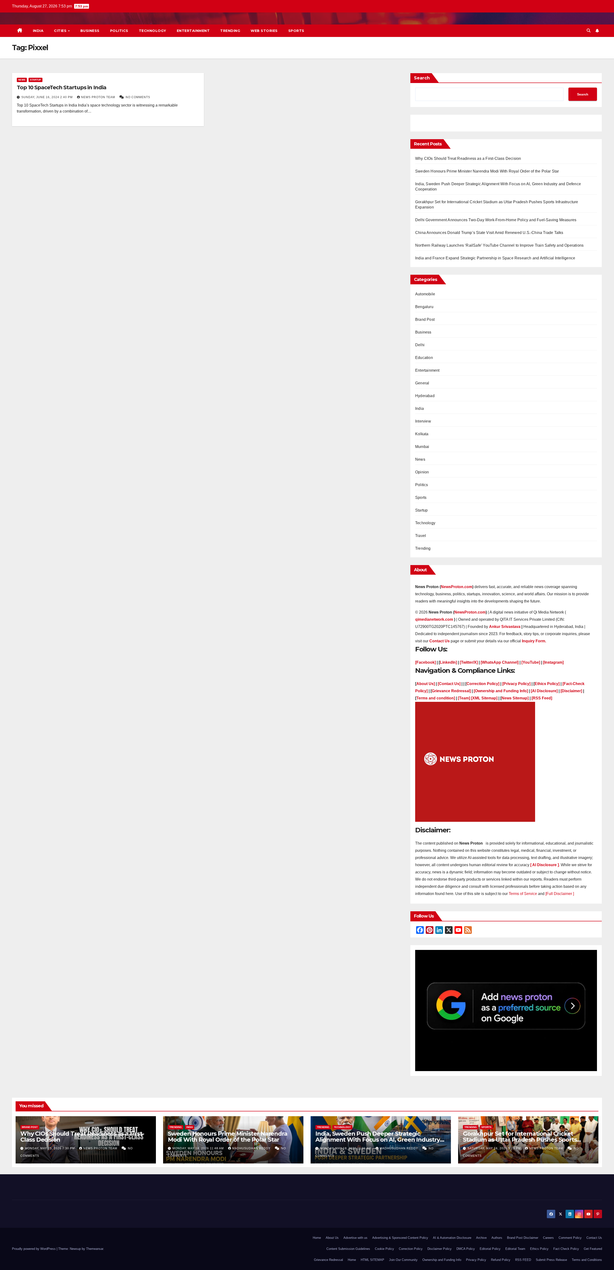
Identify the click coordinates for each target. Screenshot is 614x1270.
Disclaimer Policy (439, 1249)
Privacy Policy (476, 1260)
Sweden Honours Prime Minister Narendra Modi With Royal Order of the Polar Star (487, 171)
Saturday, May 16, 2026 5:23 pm (494, 1148)
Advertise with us (355, 1238)
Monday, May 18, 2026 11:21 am (346, 1148)
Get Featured (593, 1249)
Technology (152, 31)
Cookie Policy (384, 1249)
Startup (35, 79)
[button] (588, 31)
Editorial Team (515, 1249)
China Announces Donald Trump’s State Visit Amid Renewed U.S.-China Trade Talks (489, 233)
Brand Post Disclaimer (522, 1238)
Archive (481, 1238)
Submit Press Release (551, 1260)
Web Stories (264, 31)
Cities (61, 31)
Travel (420, 536)
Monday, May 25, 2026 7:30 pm (50, 1148)
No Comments (138, 97)
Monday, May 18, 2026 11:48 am (198, 1148)
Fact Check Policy (566, 1249)
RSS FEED (523, 1260)
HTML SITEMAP (372, 1260)
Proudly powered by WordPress (34, 1249)
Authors (496, 1238)
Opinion (422, 472)
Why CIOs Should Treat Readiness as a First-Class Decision (468, 158)
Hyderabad (425, 396)
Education (424, 358)
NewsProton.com (456, 587)
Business (90, 31)
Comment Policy (570, 1238)
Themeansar (94, 1249)
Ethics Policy (539, 1249)
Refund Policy (500, 1260)
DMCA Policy (465, 1249)
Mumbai (422, 447)
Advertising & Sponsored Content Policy (400, 1238)
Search (422, 78)
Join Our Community (403, 1260)
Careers (548, 1238)
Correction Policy (411, 1249)
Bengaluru (424, 307)
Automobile (425, 294)
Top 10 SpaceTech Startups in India (61, 87)
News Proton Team (98, 97)
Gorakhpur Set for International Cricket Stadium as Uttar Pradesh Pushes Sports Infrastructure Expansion (520, 1139)
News (21, 79)
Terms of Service (523, 894)
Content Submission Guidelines (348, 1249)
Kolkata (421, 434)
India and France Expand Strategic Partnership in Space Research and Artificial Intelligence (495, 258)
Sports (296, 31)
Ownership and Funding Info (441, 1260)
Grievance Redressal (328, 1260)
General (422, 383)
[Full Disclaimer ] (559, 894)
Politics (119, 31)
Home (317, 1238)
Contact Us (594, 1238)
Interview (423, 421)
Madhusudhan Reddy (252, 1148)
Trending (230, 31)
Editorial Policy (490, 1249)
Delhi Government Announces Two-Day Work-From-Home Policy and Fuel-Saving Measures (495, 220)
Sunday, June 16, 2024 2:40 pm (47, 97)
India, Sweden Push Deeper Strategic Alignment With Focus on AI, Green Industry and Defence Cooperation (377, 1139)
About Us (332, 1238)
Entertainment (193, 31)
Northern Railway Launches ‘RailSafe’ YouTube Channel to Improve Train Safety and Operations (499, 245)
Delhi (420, 345)
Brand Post (425, 319)
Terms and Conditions (587, 1260)
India (38, 31)
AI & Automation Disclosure (452, 1238)
